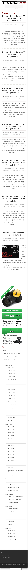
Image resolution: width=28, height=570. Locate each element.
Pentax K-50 (11, 518)
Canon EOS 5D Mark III (13, 386)
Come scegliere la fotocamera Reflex (11, 353)
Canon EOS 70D (11, 395)
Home (13, 8)
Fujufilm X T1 (11, 420)
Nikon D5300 (11, 445)
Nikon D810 (11, 464)
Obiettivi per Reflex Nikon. (14, 475)
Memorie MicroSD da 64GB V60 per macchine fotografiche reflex (13, 18)
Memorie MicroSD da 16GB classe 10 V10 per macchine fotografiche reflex (13, 198)
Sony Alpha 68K (11, 533)
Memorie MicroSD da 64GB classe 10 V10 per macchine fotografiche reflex (13, 90)
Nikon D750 (11, 457)
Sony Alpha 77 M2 (12, 539)
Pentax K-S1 (11, 524)
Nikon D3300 (11, 429)
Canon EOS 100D (12, 367)
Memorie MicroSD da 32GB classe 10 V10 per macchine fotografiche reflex (13, 162)
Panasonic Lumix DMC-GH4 (14, 502)
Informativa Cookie (5, 557)
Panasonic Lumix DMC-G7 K (14, 499)
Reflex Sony (8, 528)
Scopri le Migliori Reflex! (12, 310)
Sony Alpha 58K (11, 530)
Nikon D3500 (11, 435)
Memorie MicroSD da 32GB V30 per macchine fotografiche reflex (13, 126)
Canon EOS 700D (12, 392)
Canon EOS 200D (12, 383)
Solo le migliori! (7, 291)
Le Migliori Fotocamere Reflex (10, 359)
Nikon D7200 (11, 454)
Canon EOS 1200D (12, 370)
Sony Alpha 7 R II (12, 536)
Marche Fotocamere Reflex (9, 363)
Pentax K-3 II (11, 511)
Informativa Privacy (5, 555)
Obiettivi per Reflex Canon (14, 408)
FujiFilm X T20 (11, 417)
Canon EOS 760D (12, 401)
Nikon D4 (10, 438)
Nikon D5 (10, 442)
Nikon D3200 (11, 426)
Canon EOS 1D (11, 376)
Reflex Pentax (8, 506)
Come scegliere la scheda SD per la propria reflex (13, 233)
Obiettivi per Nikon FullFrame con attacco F (16, 471)
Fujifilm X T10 (11, 414)
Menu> (14, 6)
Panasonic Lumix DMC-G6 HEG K (16, 496)
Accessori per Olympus (13, 481)
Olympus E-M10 (12, 484)
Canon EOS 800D (12, 404)
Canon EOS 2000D (12, 379)
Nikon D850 (11, 467)
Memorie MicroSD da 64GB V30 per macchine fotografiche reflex (13, 54)
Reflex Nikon (8, 424)
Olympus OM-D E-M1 (13, 490)
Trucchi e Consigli (16, 25)
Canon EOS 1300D (12, 373)
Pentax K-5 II (11, 515)
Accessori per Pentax (13, 508)
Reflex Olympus (9, 478)
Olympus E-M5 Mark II (13, 487)
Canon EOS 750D (12, 398)
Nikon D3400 (11, 432)
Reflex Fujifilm (8, 412)
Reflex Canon (8, 365)
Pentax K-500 (11, 521)
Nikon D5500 (11, 448)
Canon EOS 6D (11, 389)
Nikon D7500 (11, 460)
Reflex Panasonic (9, 494)
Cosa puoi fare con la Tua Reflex (10, 356)
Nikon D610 (11, 451)
